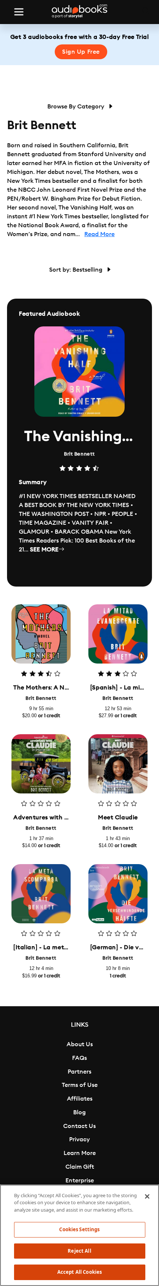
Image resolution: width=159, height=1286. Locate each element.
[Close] (147, 1196)
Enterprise (79, 1180)
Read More (99, 234)
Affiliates (79, 1099)
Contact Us (79, 1126)
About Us (80, 1044)
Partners (79, 1072)
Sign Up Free (81, 52)
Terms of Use (80, 1085)
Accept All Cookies (79, 1272)
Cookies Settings (79, 1229)
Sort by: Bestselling (76, 270)
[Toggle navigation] (19, 12)
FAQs (79, 1058)
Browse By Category (76, 107)
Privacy (79, 1139)
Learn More (80, 1153)
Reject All (79, 1251)
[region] (79, 1235)
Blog (79, 1112)
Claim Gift (79, 1167)
